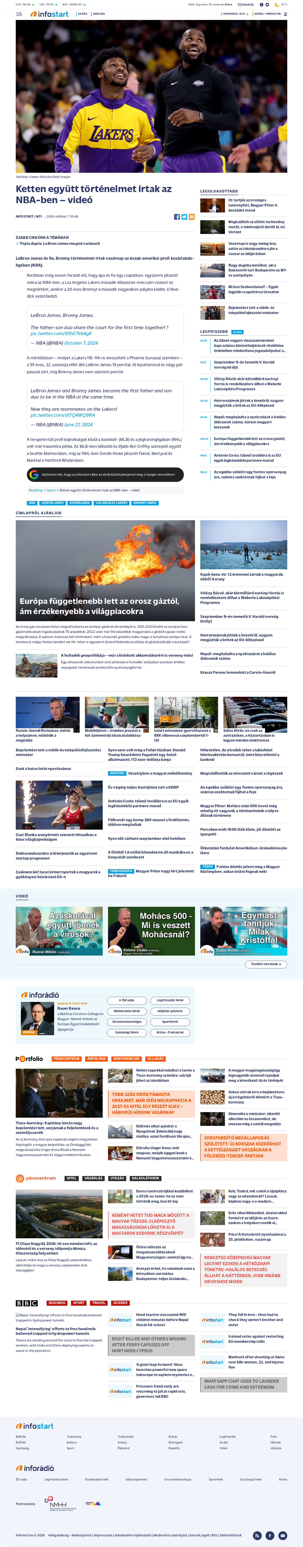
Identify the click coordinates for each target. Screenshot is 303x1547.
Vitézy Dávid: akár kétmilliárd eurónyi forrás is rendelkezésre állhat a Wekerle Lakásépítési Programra (242, 598)
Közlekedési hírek (96, 1479)
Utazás (117, 1178)
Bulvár (173, 1437)
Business (57, 1303)
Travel (98, 1303)
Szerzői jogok (199, 1535)
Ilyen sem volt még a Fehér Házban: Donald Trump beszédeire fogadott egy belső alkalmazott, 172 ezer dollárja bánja (147, 755)
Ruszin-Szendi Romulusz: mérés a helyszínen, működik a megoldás (43, 735)
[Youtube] (282, 1535)
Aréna (283, 1479)
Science (120, 1303)
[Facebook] (270, 1535)
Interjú (122, 1442)
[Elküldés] (191, 217)
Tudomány (74, 1437)
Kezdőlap (36, 490)
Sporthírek (216, 1479)
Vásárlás (93, 1178)
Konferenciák (127, 1059)
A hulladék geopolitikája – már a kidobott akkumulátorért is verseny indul (127, 656)
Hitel (72, 1178)
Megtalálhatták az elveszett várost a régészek (241, 774)
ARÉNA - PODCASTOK (267, 14)
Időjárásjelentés (136, 1479)
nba (32, 503)
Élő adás (128, 1000)
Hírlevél (276, 1442)
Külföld (21, 1442)
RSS (214, 1535)
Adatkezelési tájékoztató (133, 1535)
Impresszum (103, 1535)
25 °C (283, 4)
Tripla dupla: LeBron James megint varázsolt (60, 244)
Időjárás (276, 1448)
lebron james (52, 503)
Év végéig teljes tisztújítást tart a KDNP (143, 788)
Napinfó (174, 1448)
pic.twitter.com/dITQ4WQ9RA (63, 415)
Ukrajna (99, 14)
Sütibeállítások (231, 1535)
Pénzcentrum (66, 1059)
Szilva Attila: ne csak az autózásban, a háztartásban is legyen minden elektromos (249, 735)
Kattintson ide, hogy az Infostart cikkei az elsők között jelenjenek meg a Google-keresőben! (108, 475)
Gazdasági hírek (251, 1479)
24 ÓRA (237, 332)
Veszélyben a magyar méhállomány (160, 774)
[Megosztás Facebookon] (177, 217)
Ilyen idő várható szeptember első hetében (147, 839)
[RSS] (257, 1535)
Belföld (21, 1437)
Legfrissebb (228, 1437)
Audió (224, 1442)
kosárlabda (80, 503)
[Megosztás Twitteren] (184, 217)
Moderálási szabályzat (170, 1535)
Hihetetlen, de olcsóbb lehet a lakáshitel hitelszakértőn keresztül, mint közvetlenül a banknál (239, 755)
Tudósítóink (126, 1437)
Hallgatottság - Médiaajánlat (69, 1535)
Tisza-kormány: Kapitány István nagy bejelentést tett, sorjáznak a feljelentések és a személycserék (57, 1128)
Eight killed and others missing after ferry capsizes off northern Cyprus (149, 1345)
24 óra (82, 14)
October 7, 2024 (81, 343)
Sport (51, 490)
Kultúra (72, 1442)
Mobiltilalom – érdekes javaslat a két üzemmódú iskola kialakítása (113, 733)
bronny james (145, 503)
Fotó (274, 1437)
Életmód (123, 1448)
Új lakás (155, 1059)
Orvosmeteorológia (178, 1479)
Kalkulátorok (145, 1178)
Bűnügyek (175, 1442)
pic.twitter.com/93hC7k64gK (61, 333)
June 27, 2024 (78, 425)
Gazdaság (22, 1448)
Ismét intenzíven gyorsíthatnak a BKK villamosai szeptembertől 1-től (182, 735)
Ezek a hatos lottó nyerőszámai (43, 769)
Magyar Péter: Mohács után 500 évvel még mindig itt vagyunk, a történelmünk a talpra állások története (239, 811)
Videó (224, 1448)
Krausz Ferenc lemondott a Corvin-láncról (237, 673)
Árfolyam (96, 1059)
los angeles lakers (112, 503)
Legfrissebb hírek (56, 1479)
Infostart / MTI (29, 216)
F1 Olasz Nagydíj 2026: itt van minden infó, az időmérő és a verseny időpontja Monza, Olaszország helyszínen (56, 1249)
